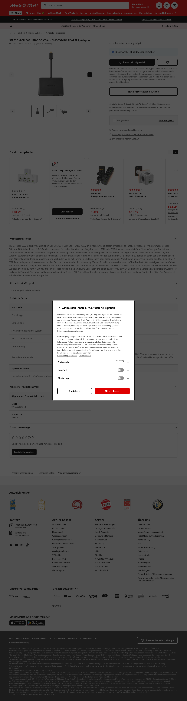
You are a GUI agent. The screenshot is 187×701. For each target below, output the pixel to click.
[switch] (121, 370)
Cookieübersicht (85, 355)
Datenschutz (62, 355)
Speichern (74, 391)
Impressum (72, 355)
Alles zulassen (112, 391)
